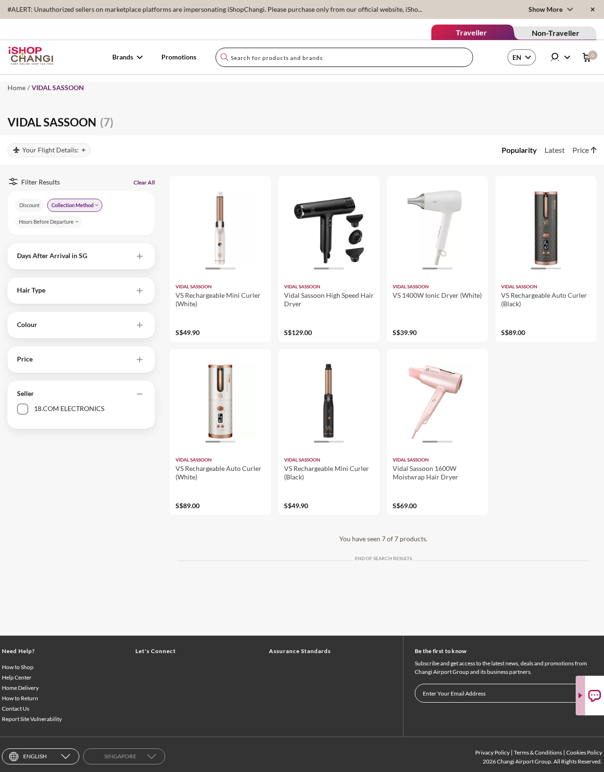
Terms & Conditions (538, 752)
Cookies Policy (584, 752)
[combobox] (344, 57)
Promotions (178, 57)
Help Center (17, 677)
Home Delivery (20, 687)
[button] (81, 256)
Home (16, 88)
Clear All (144, 182)
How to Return (20, 698)
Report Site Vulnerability (32, 718)
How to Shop (18, 667)
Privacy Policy (492, 752)
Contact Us (15, 708)
